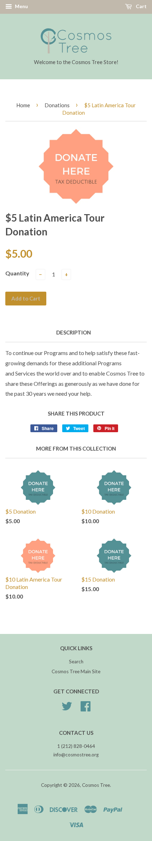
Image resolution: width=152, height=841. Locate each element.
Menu (21, 6)
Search (76, 661)
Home (23, 105)
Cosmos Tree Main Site (76, 671)
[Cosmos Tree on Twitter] (67, 708)
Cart (141, 6)
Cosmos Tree (96, 785)
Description (73, 332)
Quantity (17, 273)
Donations (57, 105)
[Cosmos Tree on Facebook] (85, 708)
